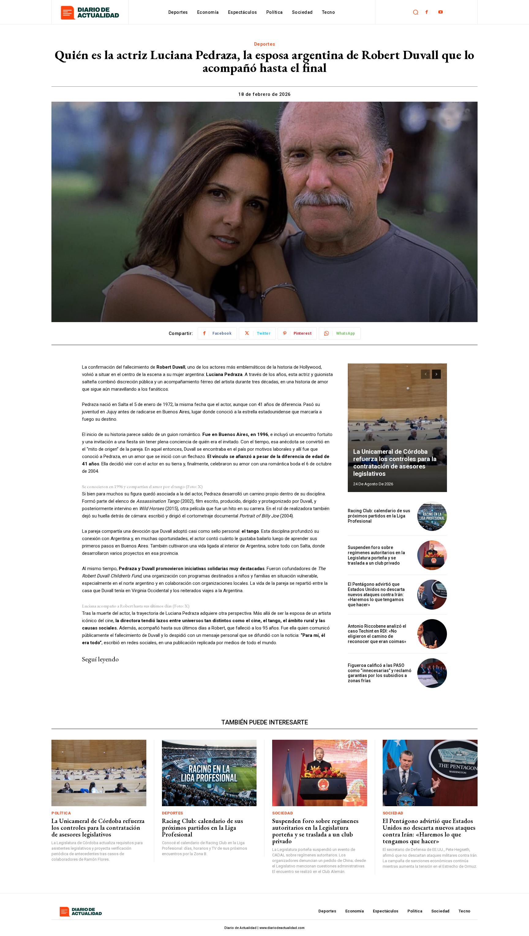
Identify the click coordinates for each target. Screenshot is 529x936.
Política (61, 813)
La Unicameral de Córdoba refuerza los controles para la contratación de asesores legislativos (395, 462)
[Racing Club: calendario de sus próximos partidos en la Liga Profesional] (432, 516)
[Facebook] (426, 12)
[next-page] (436, 374)
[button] (415, 12)
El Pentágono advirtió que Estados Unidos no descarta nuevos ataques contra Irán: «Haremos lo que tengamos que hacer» (376, 594)
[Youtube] (440, 12)
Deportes (264, 44)
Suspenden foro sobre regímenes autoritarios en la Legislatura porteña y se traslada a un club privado (376, 555)
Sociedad (282, 813)
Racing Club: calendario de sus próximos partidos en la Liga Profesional (379, 516)
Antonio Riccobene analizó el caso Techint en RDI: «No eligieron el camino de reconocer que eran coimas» (377, 634)
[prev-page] (425, 374)
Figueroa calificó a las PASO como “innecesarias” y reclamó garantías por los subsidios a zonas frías (379, 673)
